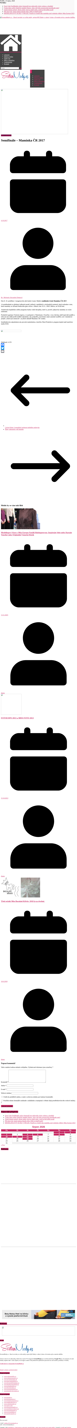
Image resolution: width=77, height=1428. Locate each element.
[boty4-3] (38, 1318)
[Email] (38, 351)
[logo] (17, 1352)
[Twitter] (38, 348)
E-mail (3, 1089)
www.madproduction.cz (10, 1402)
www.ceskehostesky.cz (10, 1404)
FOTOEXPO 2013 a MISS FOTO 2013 (17, 718)
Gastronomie (8, 62)
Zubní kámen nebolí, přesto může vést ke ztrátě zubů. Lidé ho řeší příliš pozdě (28, 10)
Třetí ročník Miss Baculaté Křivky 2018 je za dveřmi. (23, 901)
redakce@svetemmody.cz (11, 1423)
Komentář (5, 1082)
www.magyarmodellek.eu (11, 1381)
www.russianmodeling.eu (11, 1389)
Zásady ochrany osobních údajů (8, 1370)
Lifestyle (7, 55)
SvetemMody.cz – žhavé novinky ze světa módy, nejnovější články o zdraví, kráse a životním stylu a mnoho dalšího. (31, 1427)
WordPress (69, 1427)
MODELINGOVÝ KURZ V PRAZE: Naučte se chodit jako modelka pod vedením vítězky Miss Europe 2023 (39, 13)
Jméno (3, 1085)
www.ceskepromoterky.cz (11, 1378)
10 (7, 1137)
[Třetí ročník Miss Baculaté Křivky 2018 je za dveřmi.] (20, 897)
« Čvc (3, 1145)
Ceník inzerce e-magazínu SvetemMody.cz (12, 1363)
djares (3, 693)
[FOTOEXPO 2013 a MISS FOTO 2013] (11, 714)
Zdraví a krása (8, 57)
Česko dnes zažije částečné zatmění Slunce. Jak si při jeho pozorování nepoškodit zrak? (31, 8)
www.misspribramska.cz (10, 1410)
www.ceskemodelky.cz (10, 1376)
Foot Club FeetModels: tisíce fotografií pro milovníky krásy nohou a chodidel (28, 6)
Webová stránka (6, 1093)
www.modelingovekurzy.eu (11, 1409)
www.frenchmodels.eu (10, 1387)
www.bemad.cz (8, 1397)
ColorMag (63, 1427)
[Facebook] (38, 344)
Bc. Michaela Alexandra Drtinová (11, 297)
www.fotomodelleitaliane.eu (11, 1383)
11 (17, 1137)
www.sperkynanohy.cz (10, 1413)
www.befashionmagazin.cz (11, 1400)
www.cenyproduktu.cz (10, 1412)
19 (27, 1139)
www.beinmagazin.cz (9, 1399)
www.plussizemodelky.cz (11, 1407)
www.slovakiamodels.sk (10, 1379)
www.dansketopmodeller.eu (11, 1384)
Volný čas (7, 58)
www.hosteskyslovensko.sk (11, 1391)
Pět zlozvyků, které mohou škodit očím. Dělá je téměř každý (23, 11)
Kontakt (6, 64)
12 (27, 1137)
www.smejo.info (8, 1405)
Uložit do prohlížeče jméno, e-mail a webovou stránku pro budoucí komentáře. (28, 1097)
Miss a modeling (9, 60)
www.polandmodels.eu (10, 1386)
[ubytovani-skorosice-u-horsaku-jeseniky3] (38, 1335)
